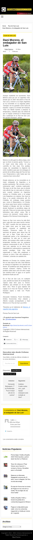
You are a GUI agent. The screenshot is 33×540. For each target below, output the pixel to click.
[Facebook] (12, 4)
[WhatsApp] (19, 4)
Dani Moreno (16, 370)
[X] (16, 4)
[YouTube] (21, 4)
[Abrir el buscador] (31, 20)
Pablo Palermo (9, 49)
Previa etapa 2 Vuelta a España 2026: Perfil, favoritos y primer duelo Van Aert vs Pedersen (20, 457)
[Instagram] (14, 4)
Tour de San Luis (9, 35)
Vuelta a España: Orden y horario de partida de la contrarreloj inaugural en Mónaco (20, 500)
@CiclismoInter (10, 319)
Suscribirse (24, 363)
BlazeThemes (16, 537)
